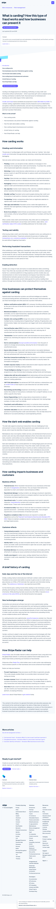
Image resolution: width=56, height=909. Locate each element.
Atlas (17, 809)
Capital (17, 815)
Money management (34, 828)
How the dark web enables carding (11, 73)
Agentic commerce (34, 811)
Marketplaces (32, 826)
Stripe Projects (33, 889)
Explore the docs (33, 786)
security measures (32, 618)
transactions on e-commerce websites (14, 238)
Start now (6, 769)
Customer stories (47, 809)
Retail (30, 858)
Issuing (17, 836)
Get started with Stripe (10, 27)
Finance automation (34, 820)
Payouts (18, 846)
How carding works (7, 68)
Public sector (32, 856)
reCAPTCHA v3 (10, 384)
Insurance (31, 846)
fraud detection (15, 502)
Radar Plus (16, 662)
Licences (45, 827)
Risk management (19, 7)
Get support (46, 853)
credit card (5, 154)
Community (45, 813)
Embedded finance (34, 818)
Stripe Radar (6, 654)
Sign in (44, 860)
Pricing (17, 807)
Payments (18, 844)
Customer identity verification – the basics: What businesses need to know (24, 741)
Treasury (18, 858)
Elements (18, 828)
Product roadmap (47, 839)
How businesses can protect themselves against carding (17, 71)
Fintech (31, 838)
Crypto (17, 824)
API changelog (32, 885)
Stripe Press (46, 845)
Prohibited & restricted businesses (46, 823)
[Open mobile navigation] (52, 2)
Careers (45, 841)
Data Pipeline (19, 826)
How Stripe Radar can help (9, 81)
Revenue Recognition (21, 850)
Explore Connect (6, 788)
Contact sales (16, 769)
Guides (44, 807)
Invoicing (18, 834)
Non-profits (32, 852)
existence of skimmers (17, 584)
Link (17, 838)
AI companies (32, 834)
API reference (32, 881)
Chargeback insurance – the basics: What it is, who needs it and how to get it (24, 739)
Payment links (19, 842)
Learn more (5, 44)
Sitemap (45, 829)
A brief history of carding (9, 79)
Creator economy (33, 836)
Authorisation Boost (21, 811)
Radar (17, 848)
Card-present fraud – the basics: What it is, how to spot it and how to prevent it (25, 737)
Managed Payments (21, 840)
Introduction (5, 65)
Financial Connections (21, 830)
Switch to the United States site (27, 905)
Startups (31, 809)
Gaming (31, 840)
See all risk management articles (11, 732)
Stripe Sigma (19, 852)
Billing (17, 813)
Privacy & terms (47, 819)
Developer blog (33, 891)
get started (26, 694)
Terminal (18, 856)
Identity (18, 832)
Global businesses (33, 822)
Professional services (34, 854)
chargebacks (15, 488)
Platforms (31, 830)
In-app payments (33, 824)
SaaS (30, 832)
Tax (17, 854)
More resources (7, 7)
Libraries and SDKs (34, 887)
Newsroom (45, 843)
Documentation (33, 879)
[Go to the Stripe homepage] (4, 805)
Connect (18, 822)
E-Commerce (32, 815)
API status (31, 883)
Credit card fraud (7, 101)
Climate (18, 820)
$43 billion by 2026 (44, 101)
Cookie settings (47, 831)
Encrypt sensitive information (28, 343)
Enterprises (32, 807)
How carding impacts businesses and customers (15, 76)
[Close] (53, 901)
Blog (44, 811)
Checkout (18, 818)
